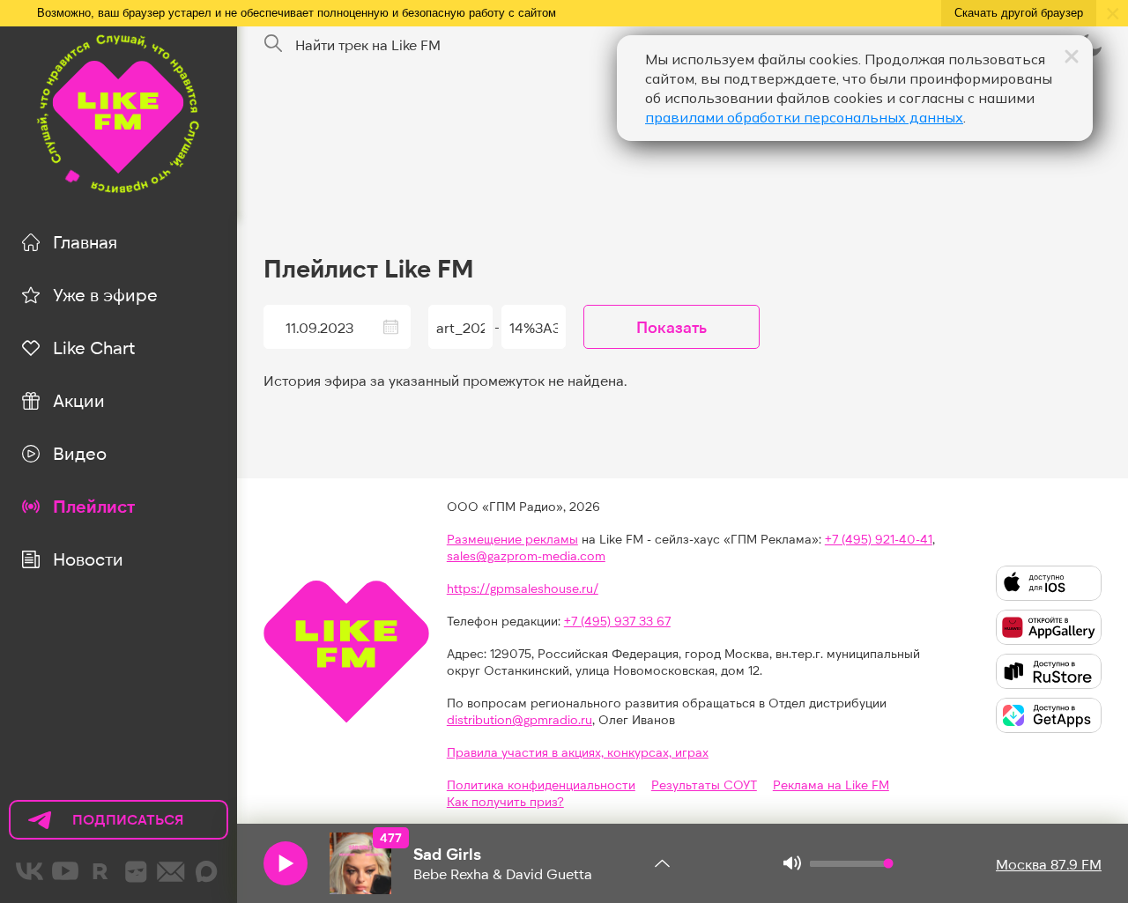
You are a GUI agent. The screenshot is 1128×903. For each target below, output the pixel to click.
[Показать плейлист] (663, 863)
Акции (79, 400)
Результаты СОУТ (704, 784)
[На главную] (118, 114)
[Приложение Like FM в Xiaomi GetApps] (1049, 715)
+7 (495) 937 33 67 (617, 620)
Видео (80, 452)
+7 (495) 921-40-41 (878, 538)
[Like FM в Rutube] (100, 871)
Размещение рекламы (512, 538)
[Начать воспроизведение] (285, 863)
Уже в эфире (105, 294)
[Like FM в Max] (206, 871)
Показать (671, 327)
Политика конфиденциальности (541, 784)
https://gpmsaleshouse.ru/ (522, 588)
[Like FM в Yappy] (135, 871)
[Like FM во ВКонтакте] (30, 871)
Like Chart (94, 347)
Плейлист (94, 505)
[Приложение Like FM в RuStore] (1049, 671)
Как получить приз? (505, 801)
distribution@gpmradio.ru (519, 719)
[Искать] (273, 44)
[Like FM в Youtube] (65, 871)
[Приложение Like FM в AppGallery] (1049, 627)
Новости (88, 558)
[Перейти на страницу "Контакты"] (171, 871)
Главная (85, 241)
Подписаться (97, 825)
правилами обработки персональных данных (804, 117)
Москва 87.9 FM (1049, 863)
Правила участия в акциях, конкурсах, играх (578, 751)
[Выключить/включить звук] (792, 863)
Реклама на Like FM (831, 784)
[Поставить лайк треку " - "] (360, 863)
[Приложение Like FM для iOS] (1049, 583)
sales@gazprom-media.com (526, 555)
